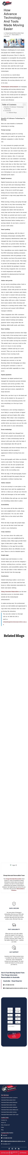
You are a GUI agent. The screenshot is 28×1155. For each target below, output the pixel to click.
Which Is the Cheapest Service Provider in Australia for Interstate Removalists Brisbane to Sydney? (13, 706)
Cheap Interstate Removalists (13, 878)
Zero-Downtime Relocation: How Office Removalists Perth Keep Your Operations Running (14, 669)
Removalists (15, 34)
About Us (3, 1122)
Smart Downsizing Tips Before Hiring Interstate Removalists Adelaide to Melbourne (13, 843)
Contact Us (4, 1120)
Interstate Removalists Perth (8, 1100)
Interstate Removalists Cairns (8, 1104)
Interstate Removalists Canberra (9, 1097)
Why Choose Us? (5, 1125)
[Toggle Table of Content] (23, 104)
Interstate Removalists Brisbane (9, 1102)
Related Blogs (13, 113)
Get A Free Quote (14, 1034)
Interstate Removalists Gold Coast (9, 1114)
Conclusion (8, 111)
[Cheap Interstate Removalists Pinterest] (15, 1148)
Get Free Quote (5, 1152)
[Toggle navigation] (23, 3)
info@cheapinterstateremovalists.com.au (16, 988)
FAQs (2, 1127)
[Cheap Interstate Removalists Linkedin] (18, 1148)
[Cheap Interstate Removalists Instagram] (12, 1148)
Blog (2, 1129)
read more (6, 676)
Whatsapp (23, 1152)
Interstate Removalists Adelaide (9, 1107)
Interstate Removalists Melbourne (9, 1109)
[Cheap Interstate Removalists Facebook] (9, 1148)
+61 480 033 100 (9, 984)
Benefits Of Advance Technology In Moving (14, 108)
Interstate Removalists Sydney (9, 1112)
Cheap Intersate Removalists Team (14, 33)
